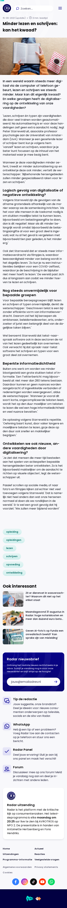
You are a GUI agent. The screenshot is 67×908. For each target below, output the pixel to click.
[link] (12, 532)
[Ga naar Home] (7, 8)
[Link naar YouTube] (42, 881)
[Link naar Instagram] (24, 881)
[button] (60, 8)
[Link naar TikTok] (33, 881)
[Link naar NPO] (38, 898)
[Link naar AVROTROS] (29, 898)
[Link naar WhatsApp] (51, 881)
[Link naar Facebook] (15, 881)
